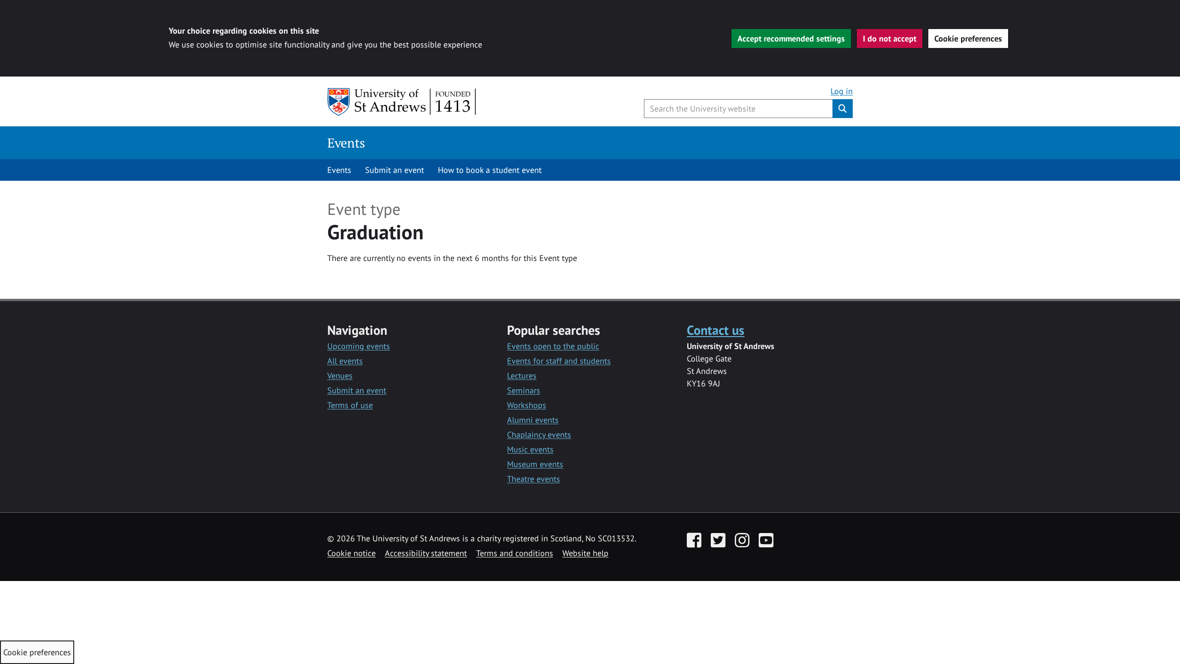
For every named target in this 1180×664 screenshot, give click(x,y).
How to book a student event (490, 170)
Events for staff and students (559, 361)
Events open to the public (553, 346)
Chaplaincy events (539, 434)
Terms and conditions (514, 553)
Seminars (523, 390)
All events (345, 361)
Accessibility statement (426, 553)
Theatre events (533, 479)
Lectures (522, 375)
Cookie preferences (968, 38)
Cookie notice (351, 553)
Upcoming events (358, 346)
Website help (585, 553)
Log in (842, 91)
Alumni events (533, 420)
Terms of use (350, 405)
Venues (340, 375)
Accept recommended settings (791, 38)
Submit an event (394, 170)
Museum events (535, 464)
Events (346, 142)
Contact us (715, 329)
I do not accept (889, 38)
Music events (530, 449)
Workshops (526, 405)
